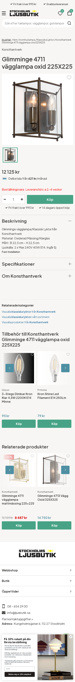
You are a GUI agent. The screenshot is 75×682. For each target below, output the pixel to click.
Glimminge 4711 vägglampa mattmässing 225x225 (18, 499)
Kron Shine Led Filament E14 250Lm (52, 396)
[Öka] (22, 199)
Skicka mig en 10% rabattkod (19, 674)
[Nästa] (56, 368)
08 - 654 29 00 (17, 606)
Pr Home (42, 390)
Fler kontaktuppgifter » (17, 619)
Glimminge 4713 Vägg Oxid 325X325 (53, 497)
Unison (5, 390)
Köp (50, 199)
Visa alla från (29, 311)
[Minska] (5, 199)
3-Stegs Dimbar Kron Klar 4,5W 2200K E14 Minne (17, 397)
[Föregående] (18, 368)
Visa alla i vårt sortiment (26, 316)
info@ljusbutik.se (18, 613)
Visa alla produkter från (25, 322)
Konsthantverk (12, 49)
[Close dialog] (70, 636)
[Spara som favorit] (69, 77)
